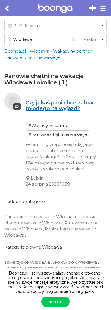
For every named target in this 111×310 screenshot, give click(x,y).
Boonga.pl (15, 51)
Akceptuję (55, 301)
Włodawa (39, 51)
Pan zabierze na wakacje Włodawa (40, 216)
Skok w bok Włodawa (75, 262)
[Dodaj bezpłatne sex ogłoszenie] (93, 8)
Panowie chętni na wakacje (32, 57)
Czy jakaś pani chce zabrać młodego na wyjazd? (60, 105)
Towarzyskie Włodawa (27, 262)
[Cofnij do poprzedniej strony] (7, 8)
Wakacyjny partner (72, 51)
